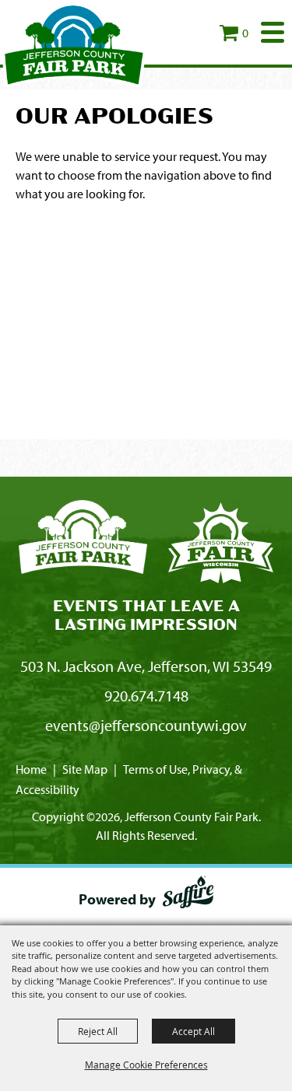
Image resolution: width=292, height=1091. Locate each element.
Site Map (84, 769)
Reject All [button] (98, 1031)
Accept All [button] (193, 1031)
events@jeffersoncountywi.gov (146, 725)
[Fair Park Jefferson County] (220, 545)
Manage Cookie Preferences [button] (146, 1064)
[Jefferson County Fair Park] (74, 44)
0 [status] (245, 32)
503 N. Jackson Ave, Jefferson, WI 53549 (146, 666)
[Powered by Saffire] (188, 895)
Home (31, 769)
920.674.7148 (146, 695)
